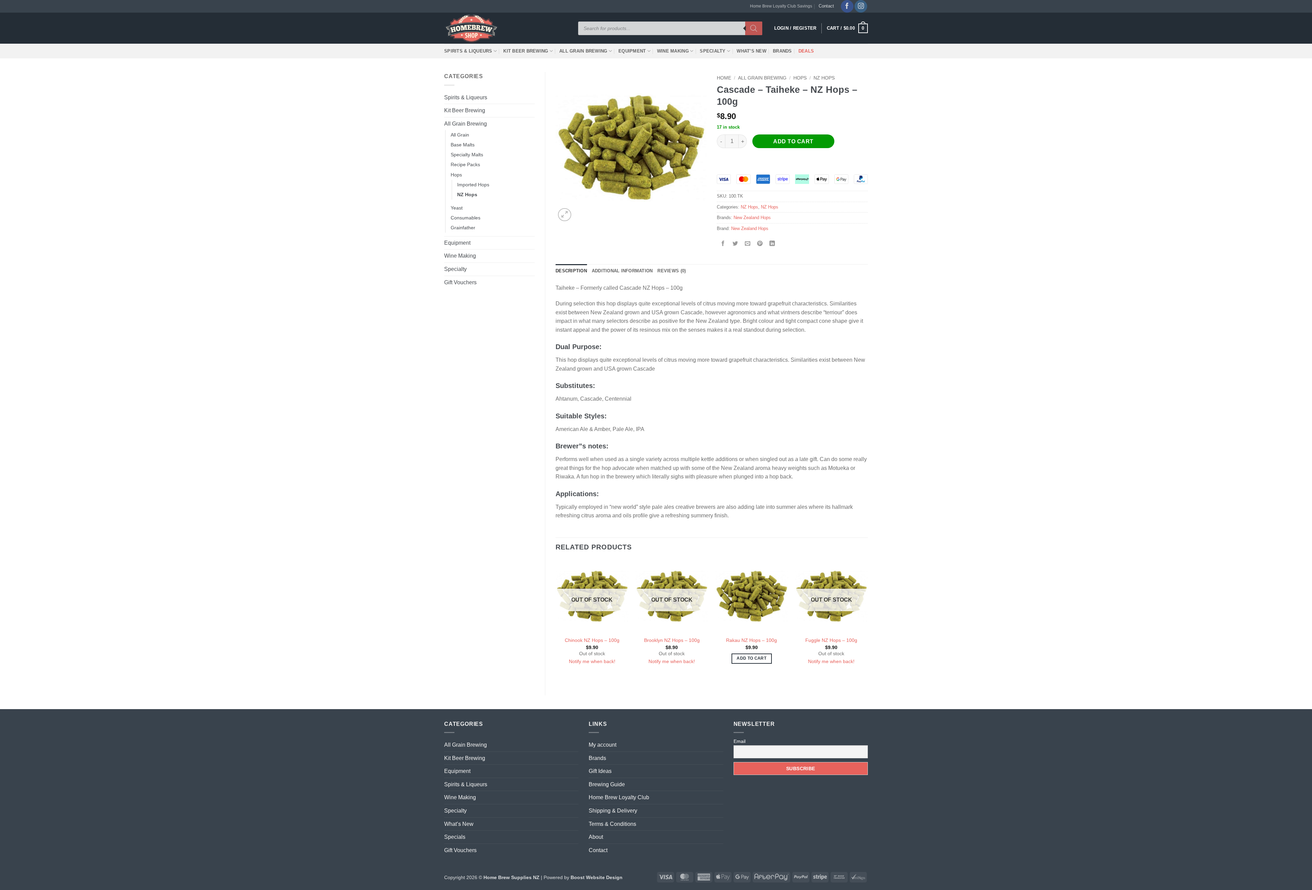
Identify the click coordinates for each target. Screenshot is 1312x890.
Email (740, 741)
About (596, 837)
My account (602, 745)
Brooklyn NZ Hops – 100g (672, 640)
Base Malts (463, 144)
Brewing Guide (607, 784)
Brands (782, 51)
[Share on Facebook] (723, 243)
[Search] (753, 28)
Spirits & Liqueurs (468, 51)
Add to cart (793, 141)
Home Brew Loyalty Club (619, 797)
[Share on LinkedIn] (772, 243)
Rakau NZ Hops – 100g (751, 640)
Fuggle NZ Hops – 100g (831, 640)
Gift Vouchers (460, 282)
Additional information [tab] (622, 270)
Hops (456, 174)
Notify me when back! (592, 661)
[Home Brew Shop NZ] (472, 28)
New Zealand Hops (752, 217)
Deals (806, 51)
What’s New (751, 51)
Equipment (632, 51)
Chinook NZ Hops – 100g (592, 640)
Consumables (465, 217)
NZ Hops (467, 194)
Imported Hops (473, 184)
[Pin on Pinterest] (760, 243)
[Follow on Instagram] (861, 6)
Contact (826, 6)
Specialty (712, 51)
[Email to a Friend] (747, 243)
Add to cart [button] (751, 658)
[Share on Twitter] (735, 243)
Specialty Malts (467, 154)
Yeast (457, 208)
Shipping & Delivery (613, 811)
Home (724, 78)
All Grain (460, 135)
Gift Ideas (600, 771)
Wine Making (673, 51)
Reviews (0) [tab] (671, 270)
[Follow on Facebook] (847, 6)
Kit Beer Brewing (525, 51)
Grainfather (463, 227)
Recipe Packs (465, 164)
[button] (847, 28)
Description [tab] (571, 270)
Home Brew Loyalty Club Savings (781, 6)
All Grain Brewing (583, 51)
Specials (454, 837)
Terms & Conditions (612, 824)
